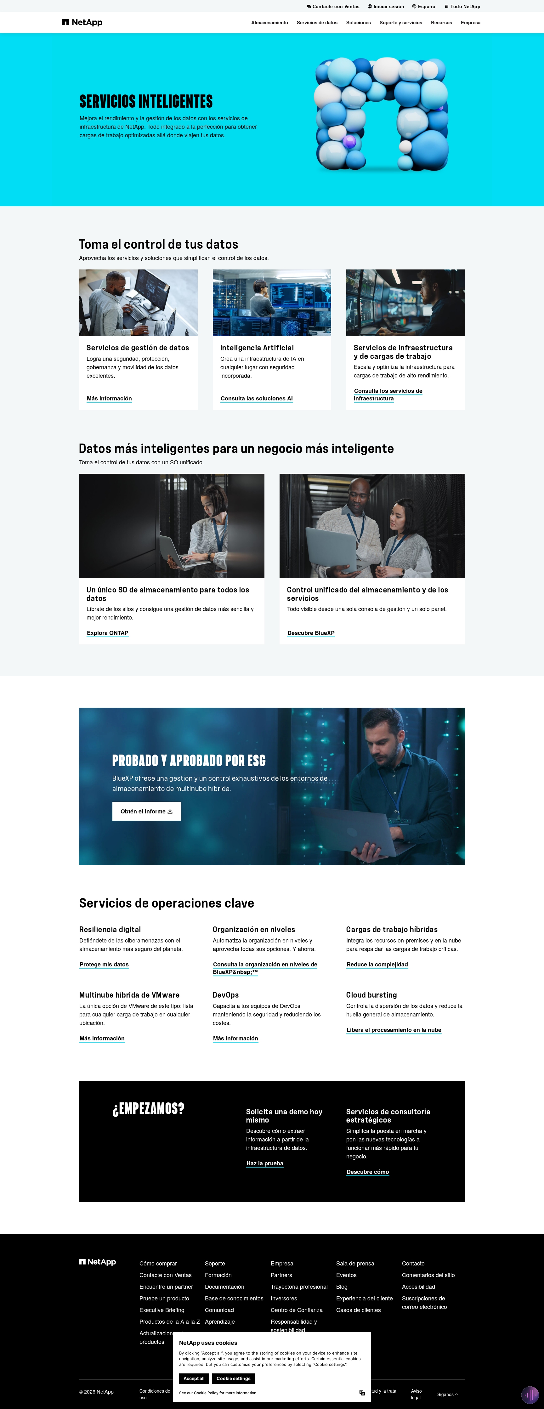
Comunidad (219, 1309)
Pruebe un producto (164, 1298)
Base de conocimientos (234, 1298)
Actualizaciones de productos (163, 1337)
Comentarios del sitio (428, 1274)
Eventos (346, 1274)
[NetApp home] (82, 22)
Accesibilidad (418, 1286)
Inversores (284, 1298)
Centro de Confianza (297, 1309)
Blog (342, 1286)
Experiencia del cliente (364, 1298)
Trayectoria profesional (299, 1286)
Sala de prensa (355, 1263)
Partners (281, 1274)
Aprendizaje (220, 1321)
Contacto (413, 1263)
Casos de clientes (358, 1309)
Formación (218, 1274)
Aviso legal (416, 1394)
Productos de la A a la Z (169, 1321)
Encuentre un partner (166, 1286)
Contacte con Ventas (165, 1274)
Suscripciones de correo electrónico (424, 1302)
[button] (269, 22)
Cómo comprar (158, 1263)
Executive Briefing (161, 1309)
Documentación (224, 1286)
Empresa (282, 1263)
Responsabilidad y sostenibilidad (294, 1325)
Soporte (215, 1263)
